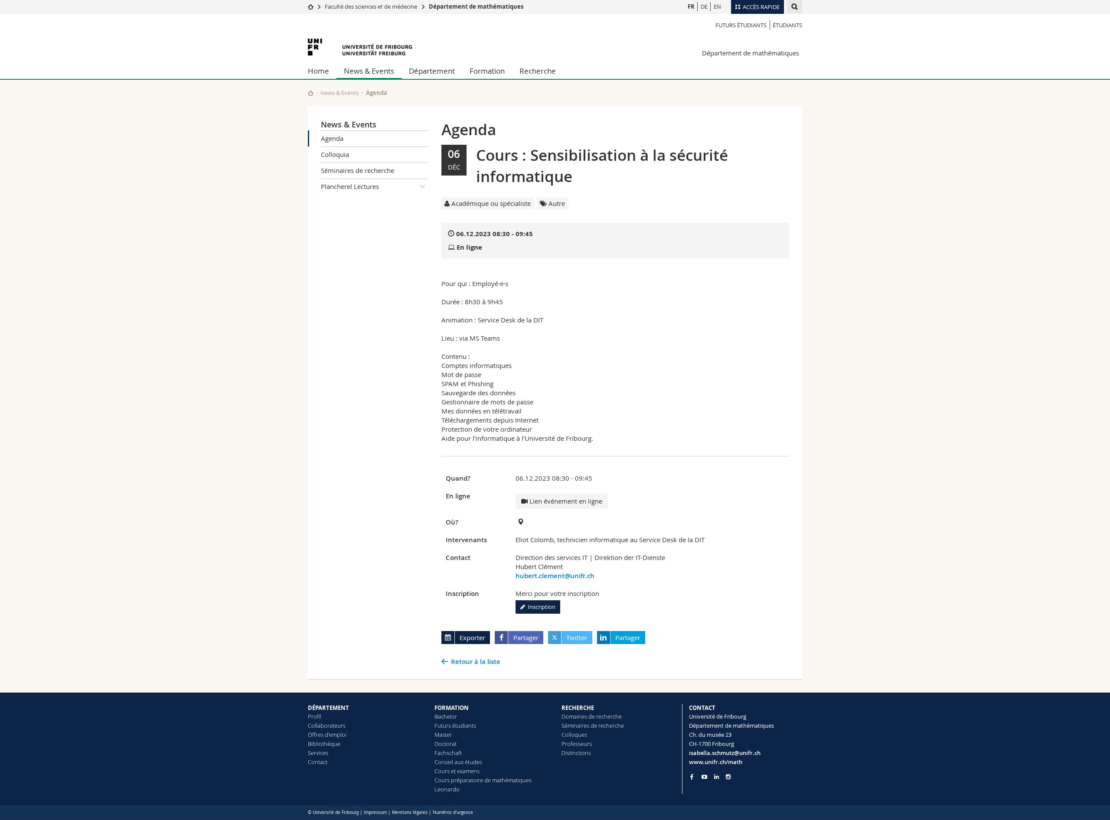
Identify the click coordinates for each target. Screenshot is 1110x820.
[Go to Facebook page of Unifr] (692, 777)
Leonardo (447, 789)
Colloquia (335, 154)
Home (318, 71)
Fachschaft (448, 753)
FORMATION (451, 708)
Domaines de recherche (592, 716)
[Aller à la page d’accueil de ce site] (310, 93)
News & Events (369, 71)
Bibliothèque (324, 744)
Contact (317, 762)
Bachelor (445, 716)
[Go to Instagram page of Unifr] (728, 777)
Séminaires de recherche (357, 170)
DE (704, 6)
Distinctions (576, 753)
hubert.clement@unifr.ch (555, 575)
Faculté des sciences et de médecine (371, 6)
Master (443, 735)
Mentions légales (410, 812)
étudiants (787, 25)
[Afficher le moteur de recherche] (794, 6)
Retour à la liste (475, 661)
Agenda (332, 138)
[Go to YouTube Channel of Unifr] (704, 777)
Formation (487, 71)
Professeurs (577, 744)
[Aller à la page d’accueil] (310, 6)
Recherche (537, 71)
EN (717, 6)
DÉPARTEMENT (328, 708)
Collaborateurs (327, 725)
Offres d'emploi (327, 735)
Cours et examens (457, 771)
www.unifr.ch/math (715, 762)
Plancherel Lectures (350, 186)
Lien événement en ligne (565, 501)
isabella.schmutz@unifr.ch (725, 753)
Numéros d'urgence (453, 812)
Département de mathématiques (476, 6)
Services (318, 753)
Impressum (375, 812)
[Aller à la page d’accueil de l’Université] (360, 47)
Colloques (574, 735)
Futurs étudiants (741, 25)
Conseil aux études (458, 762)
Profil (314, 716)
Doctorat (445, 744)
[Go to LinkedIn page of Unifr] (716, 777)
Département (432, 71)
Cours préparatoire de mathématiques (483, 780)
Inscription (540, 607)
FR (691, 6)
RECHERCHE (578, 708)
